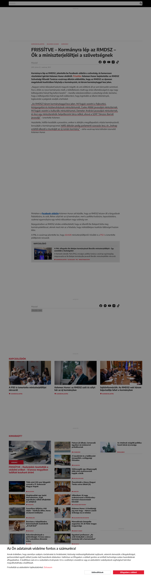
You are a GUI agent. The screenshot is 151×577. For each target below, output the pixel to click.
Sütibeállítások (97, 572)
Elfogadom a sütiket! (128, 572)
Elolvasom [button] (48, 567)
